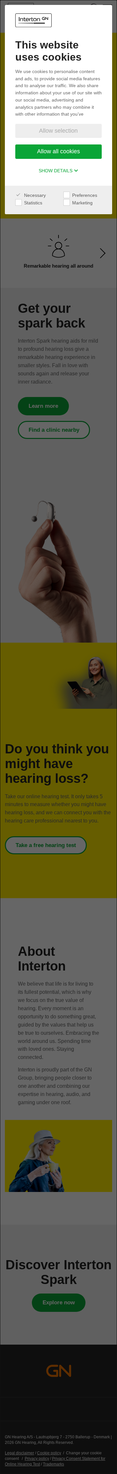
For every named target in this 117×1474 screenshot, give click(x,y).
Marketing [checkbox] (82, 202)
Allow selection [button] (58, 130)
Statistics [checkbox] (32, 202)
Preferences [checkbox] (84, 195)
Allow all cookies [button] (58, 151)
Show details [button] (56, 170)
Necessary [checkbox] (34, 195)
